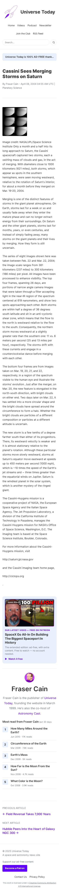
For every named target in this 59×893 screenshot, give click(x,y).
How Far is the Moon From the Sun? (30, 768)
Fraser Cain (12, 83)
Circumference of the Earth (28, 743)
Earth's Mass (19, 754)
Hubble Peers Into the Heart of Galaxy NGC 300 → (28, 831)
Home (11, 25)
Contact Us (20, 876)
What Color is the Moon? (27, 781)
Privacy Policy (37, 876)
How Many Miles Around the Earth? (29, 730)
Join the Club (23, 33)
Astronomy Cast (29, 713)
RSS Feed (38, 33)
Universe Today (37, 12)
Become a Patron (15, 868)
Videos (21, 25)
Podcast (32, 25)
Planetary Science (12, 87)
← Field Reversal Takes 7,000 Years (26, 814)
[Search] (54, 42)
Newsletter (45, 25)
